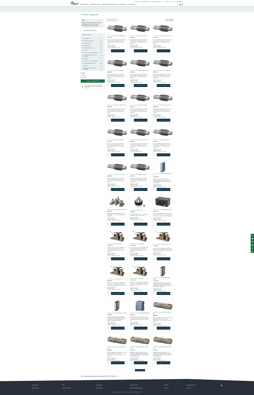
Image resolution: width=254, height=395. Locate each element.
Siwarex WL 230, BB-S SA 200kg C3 (161, 70)
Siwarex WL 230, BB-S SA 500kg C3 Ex (116, 35)
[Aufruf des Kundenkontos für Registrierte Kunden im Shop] (180, 4)
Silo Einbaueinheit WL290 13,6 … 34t (162, 244)
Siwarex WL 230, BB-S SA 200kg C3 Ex (139, 70)
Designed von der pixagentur (135, 392)
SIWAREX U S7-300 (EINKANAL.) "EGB (116, 313)
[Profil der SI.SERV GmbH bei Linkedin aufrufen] (221, 385)
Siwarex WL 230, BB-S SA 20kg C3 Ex (139, 139)
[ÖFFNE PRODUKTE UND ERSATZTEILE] (117, 4)
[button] (140, 370)
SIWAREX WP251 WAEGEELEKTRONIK (139, 313)
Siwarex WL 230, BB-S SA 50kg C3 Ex (162, 105)
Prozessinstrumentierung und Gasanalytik (94, 376)
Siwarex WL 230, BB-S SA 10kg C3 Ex (116, 174)
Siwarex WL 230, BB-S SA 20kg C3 (161, 139)
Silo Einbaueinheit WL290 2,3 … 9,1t (116, 279)
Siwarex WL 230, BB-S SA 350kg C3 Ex (162, 35)
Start (82, 376)
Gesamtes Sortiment (86, 34)
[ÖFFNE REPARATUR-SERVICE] (100, 4)
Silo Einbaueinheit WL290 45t (137, 243)
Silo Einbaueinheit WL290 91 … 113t (139, 278)
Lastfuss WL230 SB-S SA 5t (136, 210)
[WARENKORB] (182, 4)
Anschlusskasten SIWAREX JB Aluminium (162, 209)
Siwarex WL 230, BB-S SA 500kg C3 (138, 35)
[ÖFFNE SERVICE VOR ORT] (88, 4)
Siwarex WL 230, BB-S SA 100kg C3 (138, 105)
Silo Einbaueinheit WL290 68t (114, 243)
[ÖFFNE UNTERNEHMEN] (136, 4)
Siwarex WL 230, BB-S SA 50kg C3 (115, 139)
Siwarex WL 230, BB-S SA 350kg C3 (115, 70)
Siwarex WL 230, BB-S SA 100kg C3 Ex (116, 105)
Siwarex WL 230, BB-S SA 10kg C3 (138, 174)
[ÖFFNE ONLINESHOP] (126, 4)
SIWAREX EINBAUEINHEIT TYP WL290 (116, 209)
